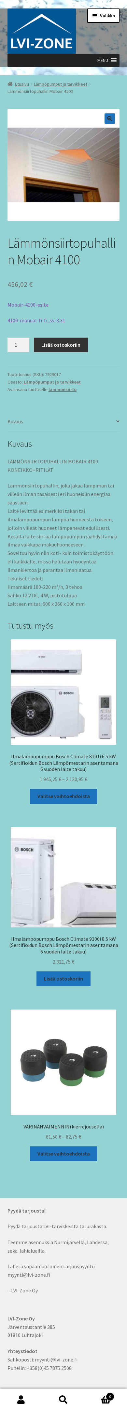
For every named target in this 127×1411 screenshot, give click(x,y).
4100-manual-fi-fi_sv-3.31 (36, 320)
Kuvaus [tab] (15, 421)
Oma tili (21, 1400)
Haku (63, 1400)
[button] (102, 60)
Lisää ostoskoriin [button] (63, 978)
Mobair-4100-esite (28, 304)
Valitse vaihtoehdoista (63, 796)
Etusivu (22, 84)
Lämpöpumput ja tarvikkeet (60, 84)
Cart (98, 1394)
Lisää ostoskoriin (60, 345)
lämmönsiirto (63, 389)
